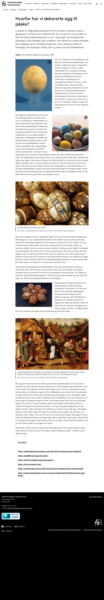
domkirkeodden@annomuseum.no (19, 508)
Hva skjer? (28, 3)
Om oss (79, 3)
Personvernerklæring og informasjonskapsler (64, 530)
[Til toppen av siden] (100, 596)
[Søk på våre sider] (101, 4)
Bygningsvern (63, 3)
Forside (5, 9)
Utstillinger (54, 3)
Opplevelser (45, 3)
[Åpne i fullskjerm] (49, 62)
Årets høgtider (22, 9)
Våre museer (88, 3)
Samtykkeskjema (95, 497)
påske (31, 9)
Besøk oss (37, 3)
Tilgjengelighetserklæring (92, 530)
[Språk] (97, 3)
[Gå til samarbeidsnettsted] (98, 522)
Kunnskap (73, 3)
